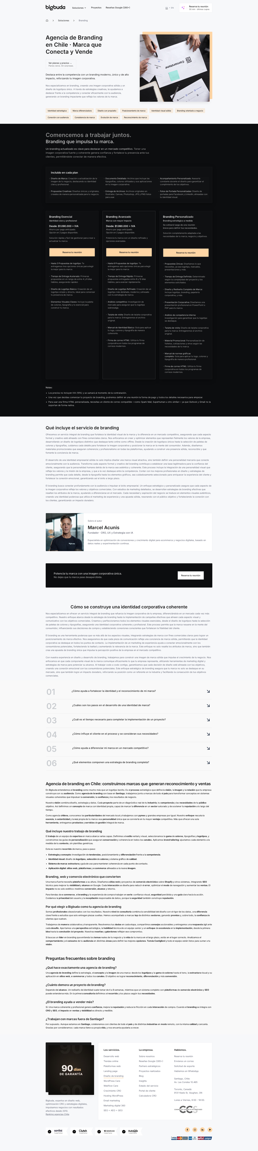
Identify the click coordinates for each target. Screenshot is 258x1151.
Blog (141, 1076)
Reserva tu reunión (72, 252)
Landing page (110, 1071)
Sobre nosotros (147, 1056)
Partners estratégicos (149, 1066)
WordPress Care (112, 1081)
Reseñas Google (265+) (151, 1061)
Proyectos (96, 7)
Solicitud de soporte (184, 1066)
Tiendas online (111, 1061)
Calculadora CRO (147, 1095)
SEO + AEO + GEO (113, 1110)
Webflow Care (111, 1085)
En (172, 8)
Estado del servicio (148, 1085)
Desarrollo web (111, 1056)
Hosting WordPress (113, 1095)
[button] (79, 8)
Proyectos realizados (149, 1071)
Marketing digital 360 (114, 1105)
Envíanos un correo (184, 1061)
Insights (143, 1081)
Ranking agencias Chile (57, 1114)
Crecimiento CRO (112, 1090)
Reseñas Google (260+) (118, 7)
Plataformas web (112, 1066)
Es (167, 8)
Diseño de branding (113, 1076)
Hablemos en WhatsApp (186, 1071)
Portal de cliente (147, 1090)
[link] (55, 8)
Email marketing (112, 1100)
